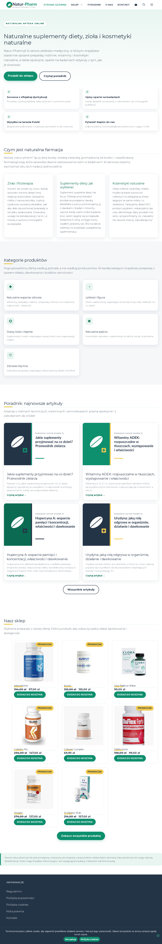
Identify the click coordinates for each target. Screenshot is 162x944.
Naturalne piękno (96, 331)
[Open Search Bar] (144, 4)
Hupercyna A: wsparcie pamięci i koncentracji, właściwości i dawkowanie (37, 557)
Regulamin (14, 891)
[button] (152, 4)
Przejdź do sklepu (20, 75)
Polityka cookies (17, 904)
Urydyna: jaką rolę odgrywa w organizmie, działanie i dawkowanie (117, 557)
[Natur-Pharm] (21, 4)
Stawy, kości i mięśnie (20, 331)
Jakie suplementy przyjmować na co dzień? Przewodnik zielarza (40, 476)
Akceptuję (70, 939)
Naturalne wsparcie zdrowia (24, 297)
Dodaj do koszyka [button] (30, 694)
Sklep (75, 4)
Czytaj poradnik (55, 76)
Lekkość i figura (95, 297)
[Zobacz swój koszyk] (136, 4)
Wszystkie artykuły (81, 589)
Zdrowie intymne (17, 366)
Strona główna (55, 4)
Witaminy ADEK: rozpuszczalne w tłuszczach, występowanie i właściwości (120, 476)
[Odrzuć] (158, 935)
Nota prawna (15, 911)
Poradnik (94, 4)
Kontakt (124, 4)
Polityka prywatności (20, 898)
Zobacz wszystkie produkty (81, 835)
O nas (109, 4)
